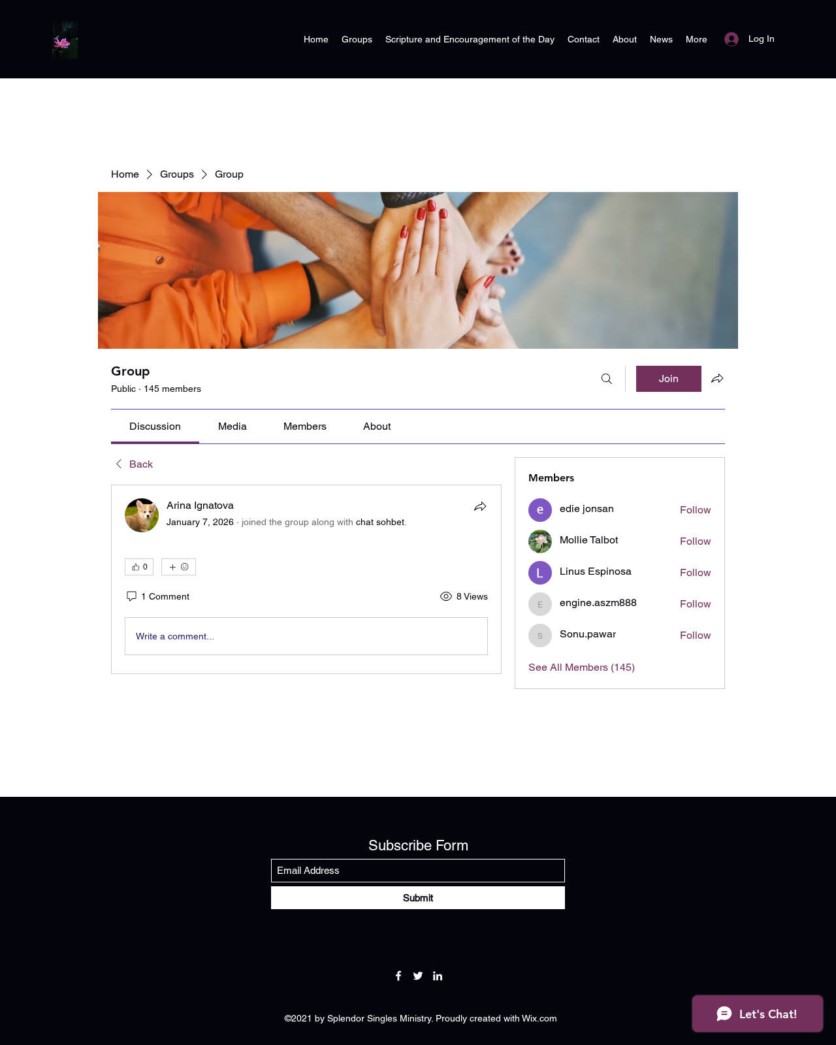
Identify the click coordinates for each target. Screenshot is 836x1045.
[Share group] (717, 378)
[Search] (607, 379)
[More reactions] (178, 566)
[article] (306, 579)
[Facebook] (398, 975)
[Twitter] (418, 975)
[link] (155, 426)
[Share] (480, 506)
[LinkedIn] (437, 975)
